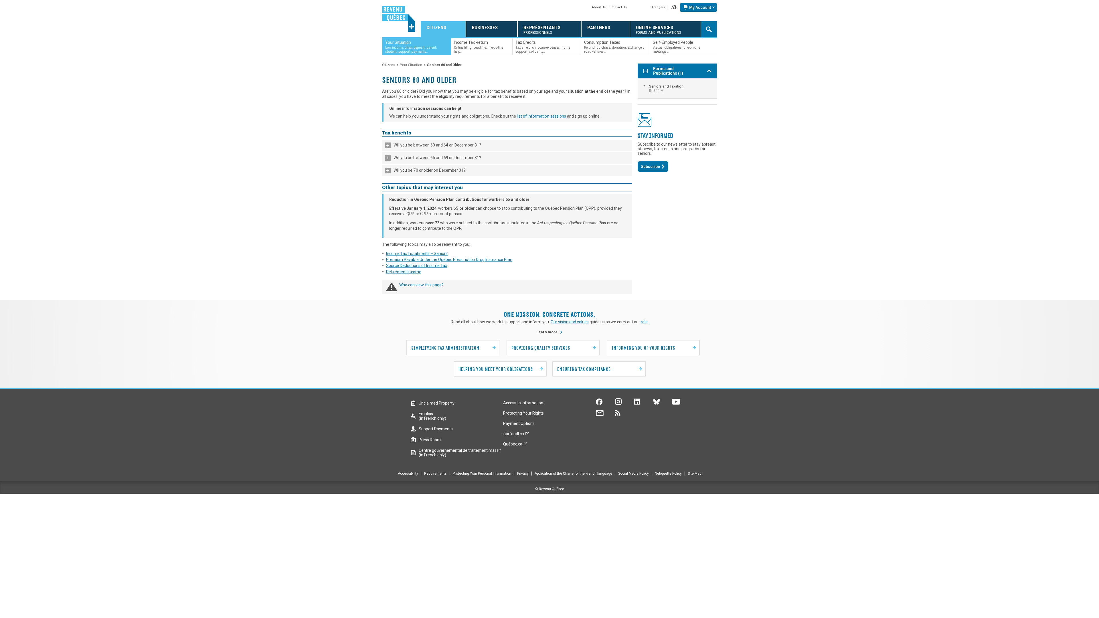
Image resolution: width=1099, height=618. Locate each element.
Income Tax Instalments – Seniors (417, 253)
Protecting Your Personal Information (482, 474)
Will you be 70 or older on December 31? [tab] (430, 170)
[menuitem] (677, 88)
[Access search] (709, 29)
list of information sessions (541, 116)
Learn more (549, 332)
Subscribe (650, 166)
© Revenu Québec (549, 489)
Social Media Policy (633, 474)
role (644, 322)
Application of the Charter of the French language (573, 474)
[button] (674, 7)
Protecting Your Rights (523, 413)
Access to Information (523, 403)
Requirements (435, 474)
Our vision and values (570, 322)
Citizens (388, 65)
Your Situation (411, 65)
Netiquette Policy (668, 474)
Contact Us (618, 7)
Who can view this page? (421, 285)
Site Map (694, 474)
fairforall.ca (513, 435)
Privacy (523, 474)
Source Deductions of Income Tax (416, 265)
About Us (599, 7)
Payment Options (519, 423)
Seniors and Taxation (666, 88)
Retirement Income (403, 272)
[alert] (698, 7)
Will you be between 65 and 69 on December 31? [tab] (437, 157)
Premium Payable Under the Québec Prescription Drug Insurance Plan (449, 259)
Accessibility (408, 474)
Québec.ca (512, 445)
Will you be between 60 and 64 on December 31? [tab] (437, 145)
